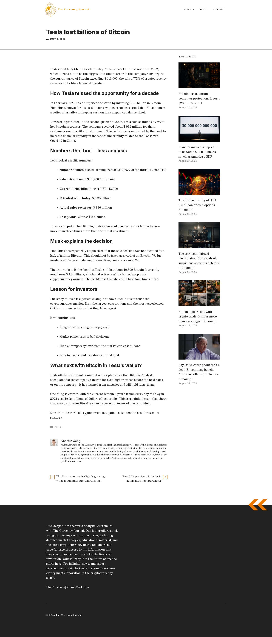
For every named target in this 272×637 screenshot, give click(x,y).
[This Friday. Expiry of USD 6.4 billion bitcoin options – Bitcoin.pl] (199, 193)
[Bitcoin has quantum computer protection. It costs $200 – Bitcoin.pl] (199, 86)
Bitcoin (58, 427)
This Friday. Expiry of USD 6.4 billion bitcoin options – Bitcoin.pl (197, 205)
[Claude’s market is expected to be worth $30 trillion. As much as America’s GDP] (199, 139)
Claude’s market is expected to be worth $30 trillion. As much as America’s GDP (197, 152)
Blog (187, 9)
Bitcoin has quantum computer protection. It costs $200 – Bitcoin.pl (199, 98)
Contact (219, 9)
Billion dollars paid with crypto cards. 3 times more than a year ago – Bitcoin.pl (197, 316)
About (203, 9)
